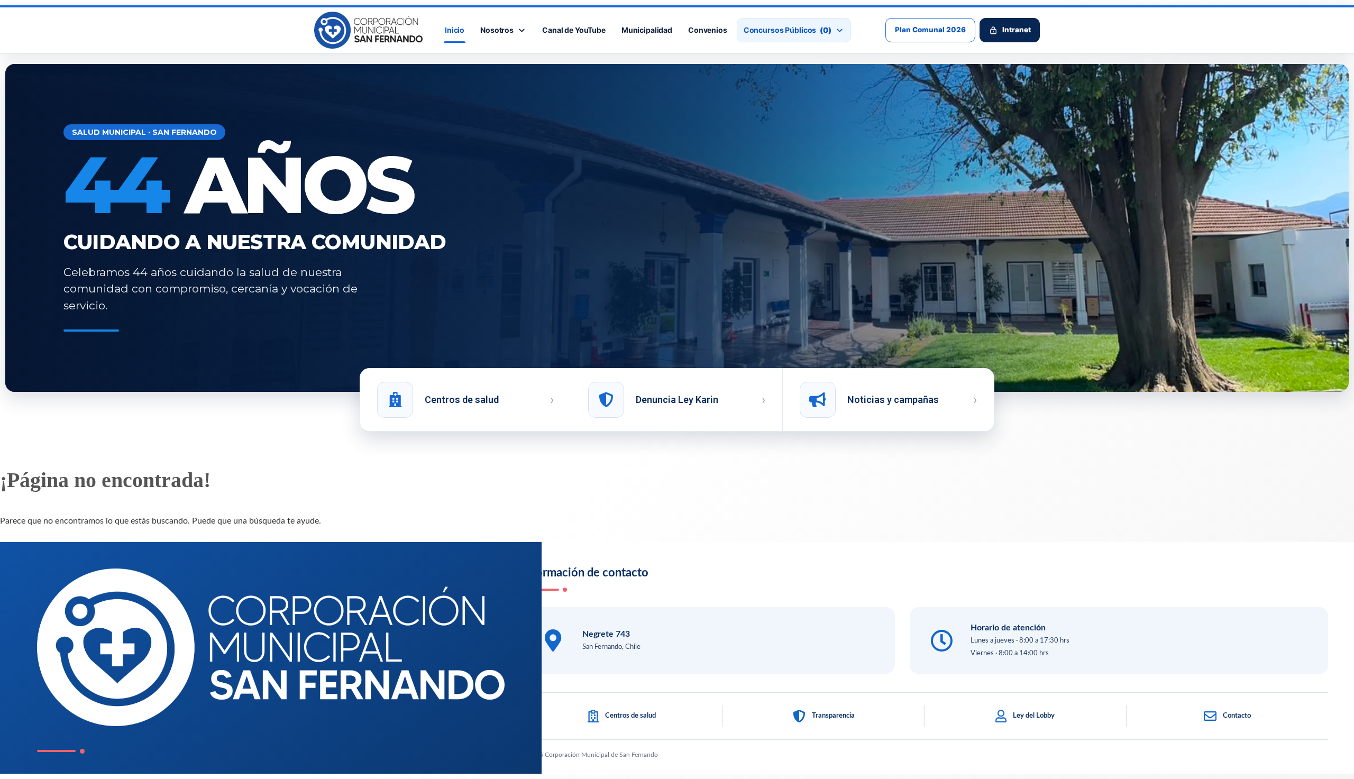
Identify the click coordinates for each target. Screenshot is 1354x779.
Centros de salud (462, 399)
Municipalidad (646, 29)
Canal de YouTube (574, 29)
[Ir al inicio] (368, 30)
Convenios (707, 29)
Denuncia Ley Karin (677, 399)
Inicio (454, 29)
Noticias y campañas (893, 399)
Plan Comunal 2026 (930, 29)
